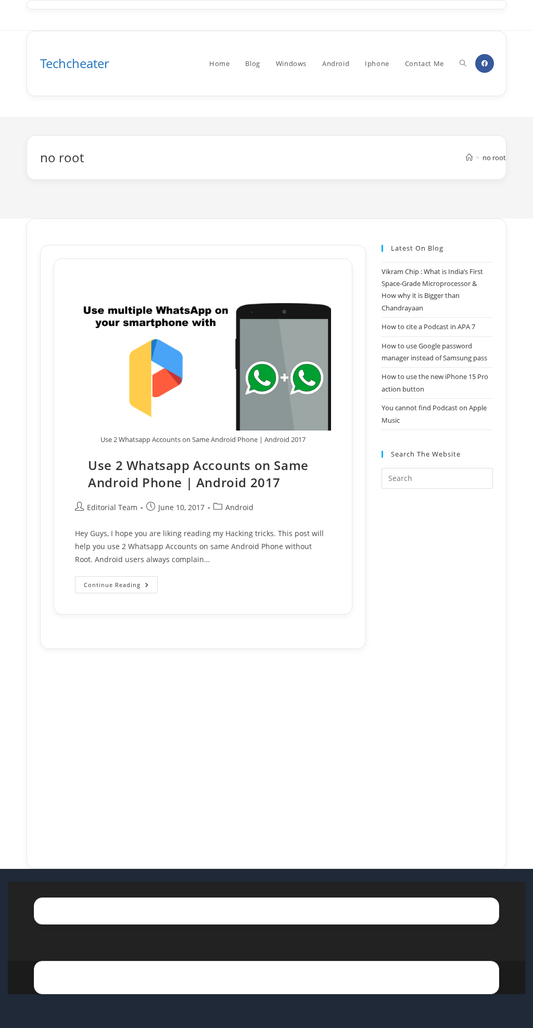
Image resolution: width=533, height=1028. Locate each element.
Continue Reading (121, 586)
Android (239, 507)
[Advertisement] (437, 666)
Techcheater (74, 63)
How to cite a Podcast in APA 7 (428, 326)
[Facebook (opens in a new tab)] (484, 63)
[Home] (469, 157)
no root (494, 157)
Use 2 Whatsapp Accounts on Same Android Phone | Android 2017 (198, 474)
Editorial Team (112, 507)
